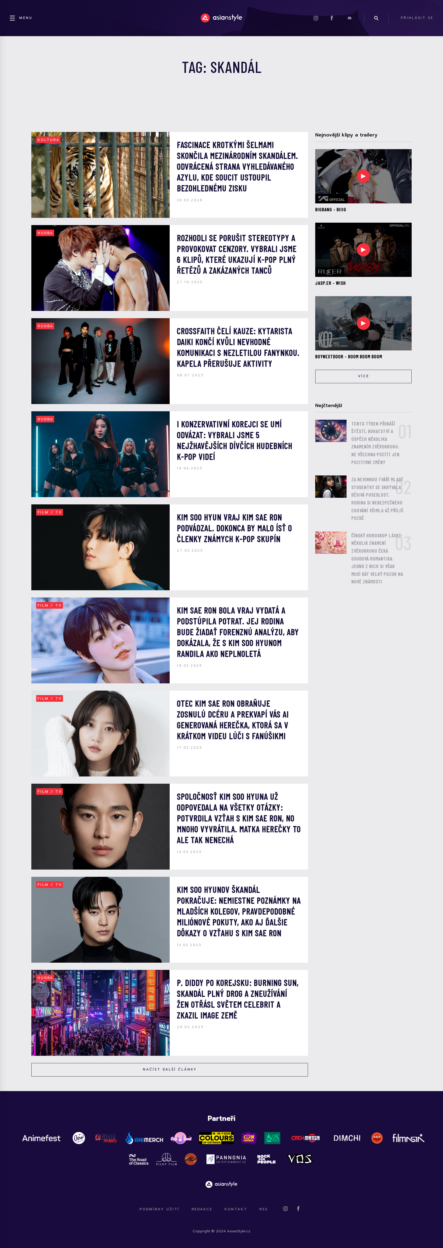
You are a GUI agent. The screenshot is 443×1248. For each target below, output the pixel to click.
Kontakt (236, 1209)
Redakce (202, 1209)
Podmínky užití (160, 1209)
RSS (263, 1209)
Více (363, 376)
